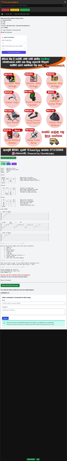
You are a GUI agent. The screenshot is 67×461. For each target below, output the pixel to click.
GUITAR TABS (25, 10)
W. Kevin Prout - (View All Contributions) (18, 25)
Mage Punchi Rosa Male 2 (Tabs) (22, 14)
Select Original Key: (7, 40)
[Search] (64, 5)
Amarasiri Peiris (8, 14)
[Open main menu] (65, 2)
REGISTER (5, 10)
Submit (5, 318)
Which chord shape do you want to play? (12, 46)
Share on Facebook (6, 280)
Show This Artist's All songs (10, 285)
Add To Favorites (7, 32)
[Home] (2, 14)
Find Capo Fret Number (14, 52)
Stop (38, 459)
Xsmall (3, 164)
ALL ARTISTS (14, 10)
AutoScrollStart (31, 459)
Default (14, 164)
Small (8, 164)
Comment (4, 307)
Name (3, 300)
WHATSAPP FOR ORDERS (8, 158)
